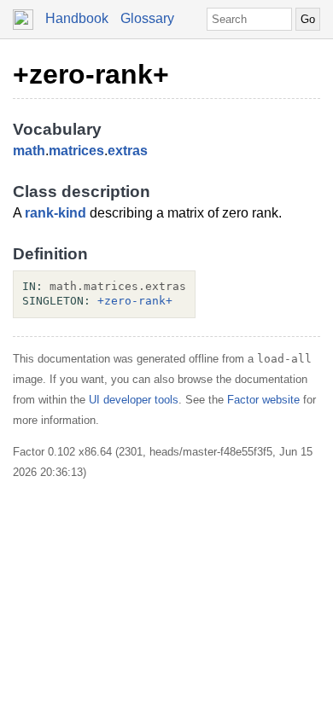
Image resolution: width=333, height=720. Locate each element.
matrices (76, 150)
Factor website (263, 399)
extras (128, 150)
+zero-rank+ (91, 74)
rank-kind (55, 213)
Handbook (76, 18)
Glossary (147, 18)
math (29, 150)
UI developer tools (133, 399)
